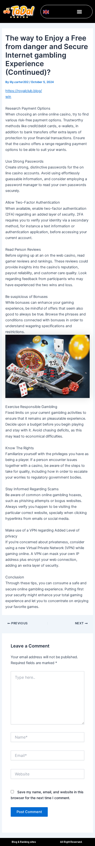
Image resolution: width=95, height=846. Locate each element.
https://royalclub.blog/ (23, 91)
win (8, 96)
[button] (80, 12)
